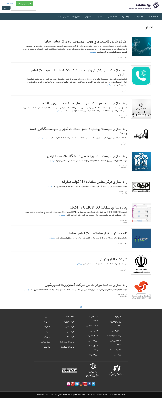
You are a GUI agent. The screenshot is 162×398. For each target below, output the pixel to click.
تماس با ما (76, 16)
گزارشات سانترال (92, 325)
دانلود (99, 16)
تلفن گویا (118, 316)
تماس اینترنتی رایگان (24, 3)
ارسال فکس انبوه (92, 335)
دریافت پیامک (93, 354)
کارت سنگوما (69, 337)
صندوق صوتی (116, 330)
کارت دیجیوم (69, 331)
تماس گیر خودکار (115, 349)
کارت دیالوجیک (69, 321)
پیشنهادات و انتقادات (114, 335)
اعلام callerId (69, 316)
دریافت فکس (93, 340)
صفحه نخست (152, 16)
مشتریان (89, 16)
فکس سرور (94, 330)
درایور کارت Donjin (67, 347)
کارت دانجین (69, 326)
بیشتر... (93, 52)
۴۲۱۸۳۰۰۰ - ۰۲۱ (7, 3)
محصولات (139, 16)
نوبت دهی (117, 354)
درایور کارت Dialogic (67, 342)
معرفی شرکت (63, 16)
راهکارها (125, 16)
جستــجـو (6, 8)
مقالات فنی (112, 16)
